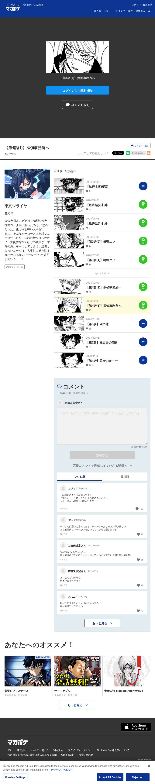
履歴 (130, 11)
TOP (10, 750)
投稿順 (125, 476)
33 (142, 585)
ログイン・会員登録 (142, 4)
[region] (77, 772)
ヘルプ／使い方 (40, 750)
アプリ (107, 11)
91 (142, 534)
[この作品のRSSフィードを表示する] (148, 153)
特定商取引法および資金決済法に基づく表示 (32, 754)
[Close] (149, 766)
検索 (149, 11)
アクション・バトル (14, 266)
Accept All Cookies (110, 777)
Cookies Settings (15, 777)
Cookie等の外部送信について (113, 750)
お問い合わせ (85, 754)
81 (142, 559)
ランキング (119, 11)
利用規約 (58, 750)
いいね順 (79, 476)
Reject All (137, 777)
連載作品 (140, 11)
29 (142, 610)
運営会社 (22, 750)
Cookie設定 (67, 754)
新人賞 (97, 11)
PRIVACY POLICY (61, 769)
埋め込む (139, 152)
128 (141, 508)
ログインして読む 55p (77, 90)
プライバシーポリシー (80, 750)
